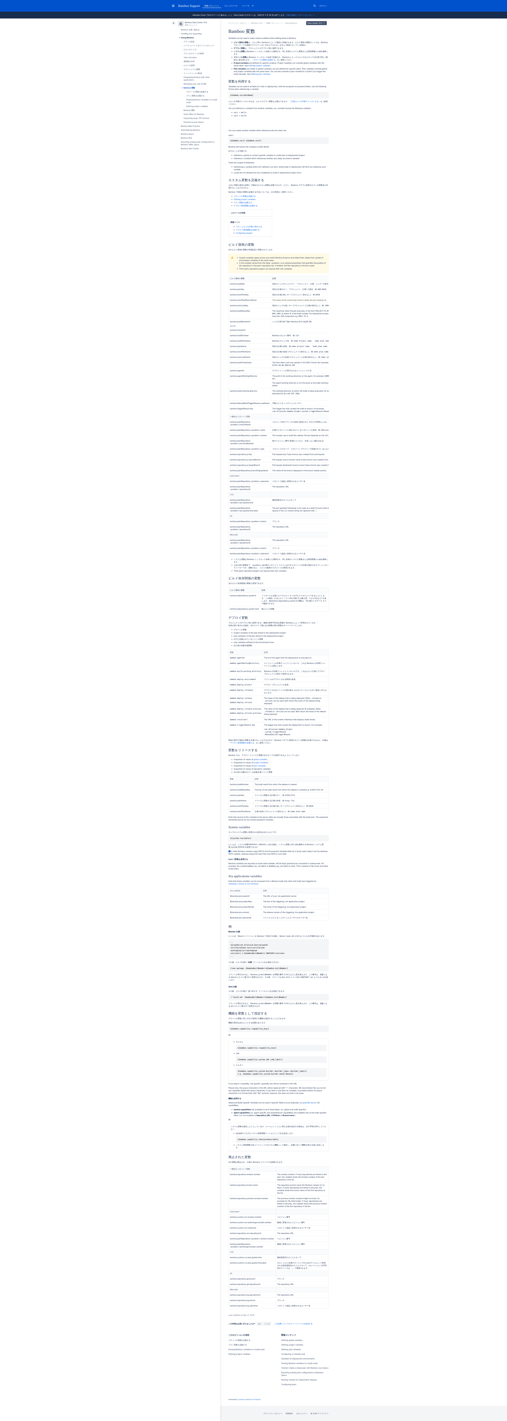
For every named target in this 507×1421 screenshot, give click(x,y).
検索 (315, 6)
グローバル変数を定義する (197, 92)
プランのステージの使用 (194, 53)
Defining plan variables (260, 74)
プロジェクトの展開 (192, 69)
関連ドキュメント (212, 6)
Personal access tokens (194, 122)
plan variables (260, 766)
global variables (260, 759)
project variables (261, 762)
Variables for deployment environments (297, 1358)
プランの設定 (189, 41)
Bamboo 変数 (189, 88)
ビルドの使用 (189, 65)
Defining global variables (291, 1340)
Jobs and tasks (190, 57)
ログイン (323, 6)
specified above (309, 1102)
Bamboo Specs (187, 134)
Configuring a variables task (293, 1354)
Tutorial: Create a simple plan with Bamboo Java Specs (304, 1368)
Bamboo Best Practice (190, 126)
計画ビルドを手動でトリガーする (305, 101)
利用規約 (289, 1413)
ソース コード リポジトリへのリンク (199, 45)
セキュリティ (301, 1413)
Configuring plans (288, 1384)
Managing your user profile (195, 84)
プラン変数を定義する (195, 96)
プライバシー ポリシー (272, 1413)
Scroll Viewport (255, 1399)
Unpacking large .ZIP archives (196, 118)
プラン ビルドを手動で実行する (249, 227)
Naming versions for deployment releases (299, 1380)
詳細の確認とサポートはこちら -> (300, 15)
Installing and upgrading (191, 33)
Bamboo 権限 (189, 110)
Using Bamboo (187, 37)
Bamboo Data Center (190, 148)
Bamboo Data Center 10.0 (196, 22)
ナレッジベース (230, 6)
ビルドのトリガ (190, 49)
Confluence (242, 1399)
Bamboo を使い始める (190, 30)
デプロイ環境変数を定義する (246, 206)
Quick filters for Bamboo (194, 114)
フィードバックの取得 (193, 73)
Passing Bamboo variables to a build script (246, 1349)
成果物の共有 (189, 61)
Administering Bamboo (190, 130)
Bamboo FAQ (186, 138)
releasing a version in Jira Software (243, 884)
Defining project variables (197, 106)
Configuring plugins (244, 233)
